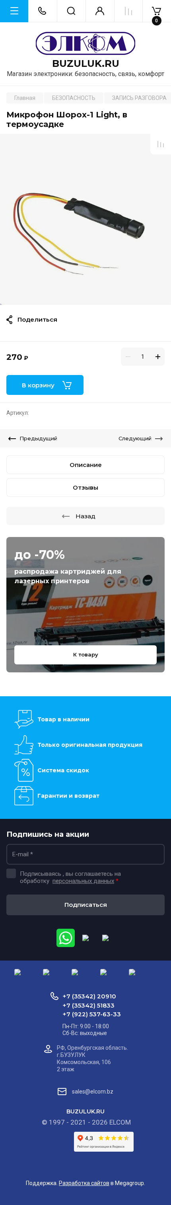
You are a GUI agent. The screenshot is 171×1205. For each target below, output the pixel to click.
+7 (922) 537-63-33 (91, 1014)
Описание (86, 465)
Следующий (135, 438)
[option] (85, 219)
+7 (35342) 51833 (88, 1005)
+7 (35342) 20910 (89, 996)
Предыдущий (38, 438)
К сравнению (160, 144)
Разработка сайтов (84, 1183)
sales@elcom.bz (92, 1091)
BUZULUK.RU (85, 63)
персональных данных (83, 881)
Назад (85, 516)
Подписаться (85, 904)
